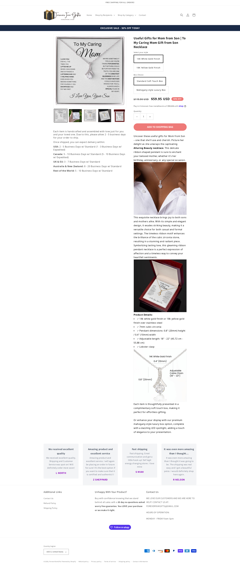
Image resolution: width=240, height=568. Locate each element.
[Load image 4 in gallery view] (104, 115)
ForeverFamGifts (55, 562)
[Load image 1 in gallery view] (60, 115)
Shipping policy (124, 561)
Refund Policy (50, 503)
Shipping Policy (50, 508)
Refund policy (83, 561)
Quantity (137, 111)
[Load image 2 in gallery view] (75, 115)
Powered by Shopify (69, 562)
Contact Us (48, 498)
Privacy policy (96, 561)
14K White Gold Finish (148, 58)
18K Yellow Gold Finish (148, 67)
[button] (105, 15)
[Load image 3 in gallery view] (90, 115)
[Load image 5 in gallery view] (119, 115)
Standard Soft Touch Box (150, 81)
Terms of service (110, 561)
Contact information (140, 561)
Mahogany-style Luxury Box (151, 90)
